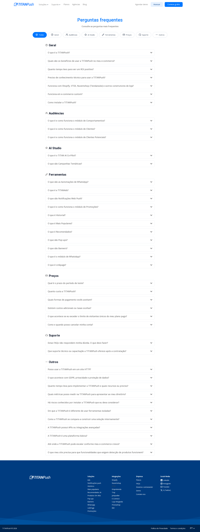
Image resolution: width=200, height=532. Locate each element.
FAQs (138, 483)
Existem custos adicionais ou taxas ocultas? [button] (69, 308)
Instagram (167, 483)
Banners (91, 502)
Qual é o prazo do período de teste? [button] (66, 283)
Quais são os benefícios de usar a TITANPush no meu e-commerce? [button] (81, 60)
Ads (89, 480)
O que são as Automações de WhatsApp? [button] (68, 181)
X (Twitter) (167, 490)
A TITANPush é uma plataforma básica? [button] (67, 435)
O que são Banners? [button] (57, 248)
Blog (85, 4)
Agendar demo (141, 4)
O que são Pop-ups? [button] (58, 240)
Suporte (55, 4)
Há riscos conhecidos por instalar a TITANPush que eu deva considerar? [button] (83, 402)
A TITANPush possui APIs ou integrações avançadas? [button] (74, 427)
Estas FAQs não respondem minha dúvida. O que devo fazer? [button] (78, 342)
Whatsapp (91, 505)
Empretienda (116, 489)
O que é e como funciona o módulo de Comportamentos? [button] (76, 120)
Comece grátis (173, 4)
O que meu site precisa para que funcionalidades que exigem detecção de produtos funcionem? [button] (95, 452)
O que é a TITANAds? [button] (58, 190)
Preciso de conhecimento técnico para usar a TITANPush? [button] (76, 77)
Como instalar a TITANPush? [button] (62, 102)
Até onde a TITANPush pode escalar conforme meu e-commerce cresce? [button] (84, 444)
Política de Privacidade (159, 528)
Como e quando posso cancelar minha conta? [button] (70, 324)
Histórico (91, 486)
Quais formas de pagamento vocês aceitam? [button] (70, 299)
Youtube (166, 487)
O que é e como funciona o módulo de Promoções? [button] (73, 206)
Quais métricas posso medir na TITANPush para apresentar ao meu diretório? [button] (87, 394)
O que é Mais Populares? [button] (60, 223)
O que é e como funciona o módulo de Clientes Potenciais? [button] (77, 137)
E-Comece (116, 499)
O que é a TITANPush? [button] (59, 52)
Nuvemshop (116, 483)
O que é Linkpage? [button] (57, 265)
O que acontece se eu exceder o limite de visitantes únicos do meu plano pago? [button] (87, 316)
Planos (66, 4)
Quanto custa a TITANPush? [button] (62, 291)
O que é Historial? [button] (57, 215)
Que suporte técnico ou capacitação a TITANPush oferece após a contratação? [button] (87, 351)
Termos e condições (177, 528)
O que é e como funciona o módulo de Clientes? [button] (71, 128)
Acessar (156, 4)
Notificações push (94, 483)
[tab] (100, 53)
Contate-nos (140, 494)
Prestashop (116, 505)
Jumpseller (116, 496)
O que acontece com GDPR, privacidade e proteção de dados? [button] (78, 377)
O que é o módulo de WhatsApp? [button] (64, 256)
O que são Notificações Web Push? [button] (65, 198)
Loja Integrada (117, 502)
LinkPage (91, 508)
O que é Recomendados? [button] (60, 231)
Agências (76, 4)
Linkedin (166, 480)
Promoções (92, 511)
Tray (113, 492)
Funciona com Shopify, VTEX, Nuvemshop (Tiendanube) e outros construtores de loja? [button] (91, 85)
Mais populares (93, 489)
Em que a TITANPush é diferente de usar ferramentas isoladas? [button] (79, 410)
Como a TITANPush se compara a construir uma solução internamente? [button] (83, 419)
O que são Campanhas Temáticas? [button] (65, 163)
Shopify (114, 480)
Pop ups (91, 499)
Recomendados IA (94, 492)
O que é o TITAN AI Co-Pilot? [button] (62, 155)
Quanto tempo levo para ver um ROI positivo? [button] (71, 69)
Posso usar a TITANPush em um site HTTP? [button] (69, 369)
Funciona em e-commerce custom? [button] (65, 94)
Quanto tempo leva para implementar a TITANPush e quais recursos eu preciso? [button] (88, 385)
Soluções (43, 4)
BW (113, 508)
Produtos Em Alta (94, 496)
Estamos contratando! (144, 487)
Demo (138, 491)
